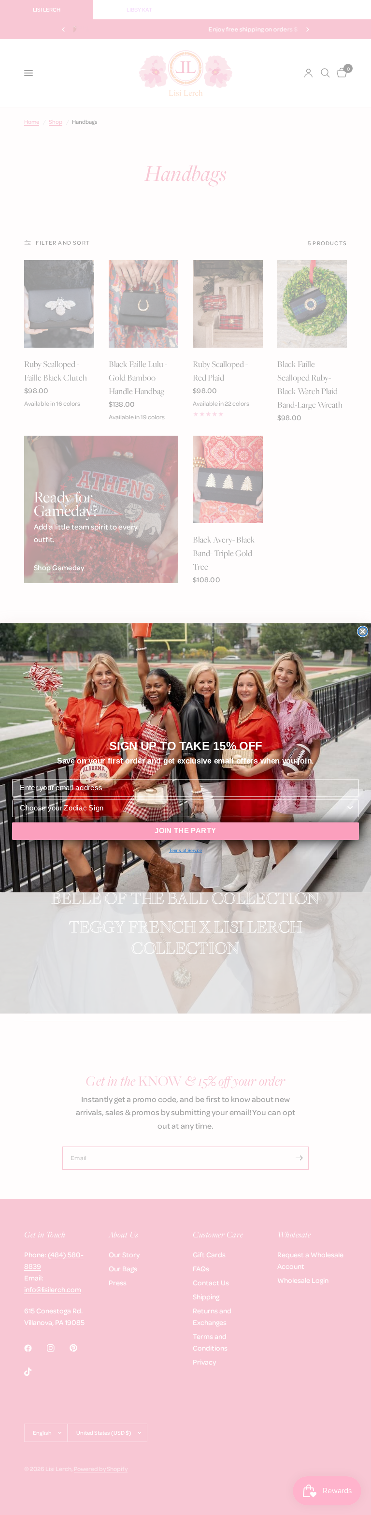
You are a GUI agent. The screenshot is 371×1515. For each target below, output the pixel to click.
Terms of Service (185, 850)
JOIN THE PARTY (185, 831)
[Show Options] (350, 808)
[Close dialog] (362, 631)
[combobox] (182, 808)
